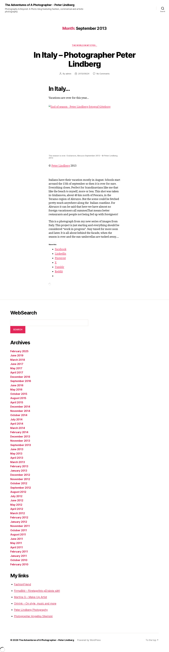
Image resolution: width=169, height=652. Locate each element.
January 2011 (18, 555)
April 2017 (16, 372)
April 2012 (16, 509)
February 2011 (19, 551)
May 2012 (16, 504)
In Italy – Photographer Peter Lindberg (85, 59)
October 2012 (18, 483)
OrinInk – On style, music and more (35, 603)
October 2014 (18, 415)
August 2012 (18, 491)
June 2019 (16, 355)
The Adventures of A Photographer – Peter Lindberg (46, 640)
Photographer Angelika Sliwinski (33, 616)
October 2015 (18, 393)
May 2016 (16, 389)
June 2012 (16, 500)
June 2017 (16, 364)
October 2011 (18, 530)
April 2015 (16, 402)
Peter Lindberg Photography (31, 609)
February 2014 (19, 432)
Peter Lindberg (60, 165)
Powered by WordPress (89, 640)
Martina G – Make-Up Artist (30, 597)
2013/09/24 (83, 73)
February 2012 (19, 517)
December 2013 (20, 436)
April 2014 (16, 423)
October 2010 (18, 560)
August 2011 (18, 534)
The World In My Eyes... (84, 45)
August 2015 (18, 398)
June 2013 (16, 449)
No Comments (103, 73)
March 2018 (17, 359)
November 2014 (20, 411)
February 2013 (19, 466)
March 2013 (17, 462)
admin (68, 73)
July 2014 (16, 419)
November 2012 (20, 479)
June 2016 (16, 385)
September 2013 (20, 445)
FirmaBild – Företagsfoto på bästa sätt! (37, 590)
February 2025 (19, 351)
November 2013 (20, 440)
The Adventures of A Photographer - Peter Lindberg (39, 4)
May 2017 (16, 368)
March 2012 (17, 513)
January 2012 (18, 521)
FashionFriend (22, 584)
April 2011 (16, 547)
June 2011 (16, 538)
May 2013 (16, 453)
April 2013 (16, 457)
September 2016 (20, 381)
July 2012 (16, 496)
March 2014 (17, 428)
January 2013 (18, 470)
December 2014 (20, 406)
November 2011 (20, 526)
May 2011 (16, 543)
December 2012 (20, 474)
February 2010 (19, 564)
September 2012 (20, 487)
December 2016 (20, 376)
